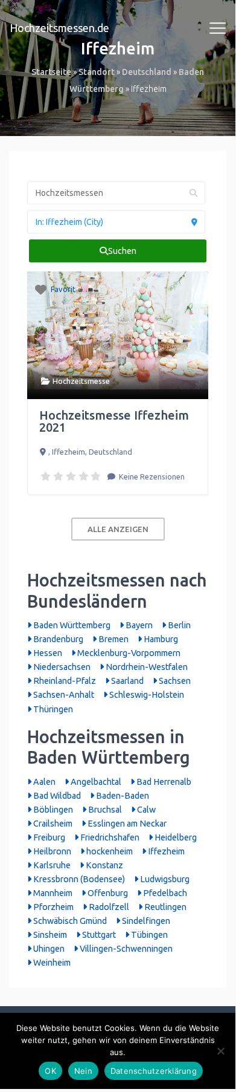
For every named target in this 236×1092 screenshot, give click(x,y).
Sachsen (174, 681)
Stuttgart (98, 935)
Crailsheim (51, 823)
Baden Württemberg (70, 625)
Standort (96, 72)
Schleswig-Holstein (145, 695)
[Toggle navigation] (217, 28)
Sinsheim (49, 935)
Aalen (43, 782)
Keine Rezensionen (151, 476)
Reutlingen (164, 907)
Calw (145, 809)
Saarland (126, 681)
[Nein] (220, 1051)
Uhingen (48, 949)
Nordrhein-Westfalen (146, 667)
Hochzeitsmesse (81, 381)
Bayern (138, 625)
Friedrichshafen (108, 837)
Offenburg (107, 893)
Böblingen (52, 809)
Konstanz (103, 865)
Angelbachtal (95, 782)
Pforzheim (52, 907)
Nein (83, 1071)
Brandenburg (57, 639)
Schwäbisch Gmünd (69, 921)
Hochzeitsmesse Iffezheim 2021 (114, 421)
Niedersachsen (61, 667)
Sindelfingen (145, 921)
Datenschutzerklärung (153, 1071)
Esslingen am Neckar (126, 823)
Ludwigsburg (164, 879)
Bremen (113, 639)
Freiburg (48, 837)
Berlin (178, 625)
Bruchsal (104, 809)
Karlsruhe (51, 865)
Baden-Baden (121, 796)
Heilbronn (51, 851)
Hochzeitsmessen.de (59, 28)
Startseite (51, 72)
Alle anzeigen (118, 529)
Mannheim (51, 893)
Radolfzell (108, 907)
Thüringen (52, 709)
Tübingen (148, 935)
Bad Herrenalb (163, 782)
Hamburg (160, 639)
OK (50, 1071)
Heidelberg (175, 837)
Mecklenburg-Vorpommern (127, 653)
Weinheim (51, 962)
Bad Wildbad (56, 796)
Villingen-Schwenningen (125, 949)
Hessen (46, 653)
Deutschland (146, 72)
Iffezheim (165, 851)
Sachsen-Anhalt (62, 695)
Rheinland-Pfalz (63, 681)
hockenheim (109, 851)
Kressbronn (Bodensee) (78, 879)
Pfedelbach (164, 893)
